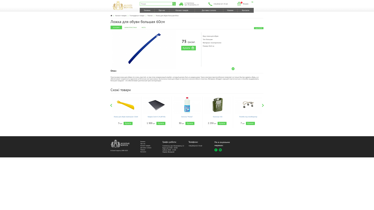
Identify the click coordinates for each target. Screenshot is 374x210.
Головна (147, 10)
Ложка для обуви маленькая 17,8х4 (126, 117)
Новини (230, 10)
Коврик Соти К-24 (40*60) (156, 117)
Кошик (245, 4)
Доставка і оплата (209, 10)
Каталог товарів (182, 10)
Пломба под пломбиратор (248, 117)
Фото (144, 27)
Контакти (245, 10)
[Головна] (111, 16)
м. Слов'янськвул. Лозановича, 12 (192, 4)
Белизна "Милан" (187, 117)
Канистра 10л (217, 117)
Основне (116, 27)
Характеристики (130, 27)
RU (252, 2)
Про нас (162, 10)
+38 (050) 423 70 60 (220, 4)
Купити (128, 123)
